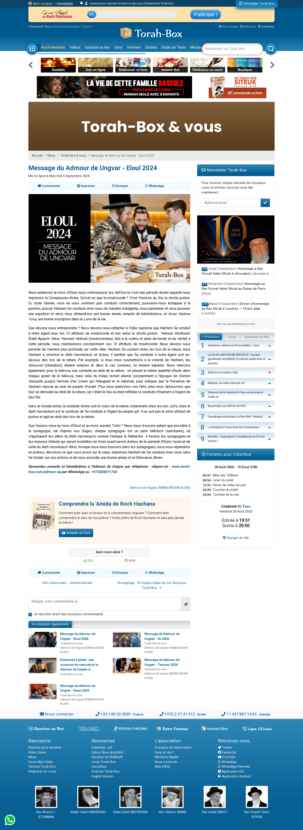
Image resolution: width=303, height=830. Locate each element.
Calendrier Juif (102, 747)
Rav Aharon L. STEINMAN (46, 814)
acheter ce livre (78, 533)
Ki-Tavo (244, 506)
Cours (232, 337)
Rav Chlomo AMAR (172, 812)
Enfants (151, 47)
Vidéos (75, 47)
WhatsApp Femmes (235, 767)
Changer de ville (237, 538)
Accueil (37, 156)
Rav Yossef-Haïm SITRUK (257, 814)
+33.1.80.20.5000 (115, 714)
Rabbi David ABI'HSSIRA (130, 812)
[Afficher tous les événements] (81, 3)
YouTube (228, 757)
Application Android (235, 776)
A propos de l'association (173, 747)
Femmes (134, 47)
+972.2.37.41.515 (180, 714)
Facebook (228, 752)
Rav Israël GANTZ (215, 812)
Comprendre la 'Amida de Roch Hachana (107, 504)
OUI (90, 561)
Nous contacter (59, 714)
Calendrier (249, 26)
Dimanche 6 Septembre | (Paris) (234, 288)
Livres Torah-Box (104, 762)
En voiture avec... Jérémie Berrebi (67, 583)
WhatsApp (229, 762)
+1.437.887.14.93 (241, 714)
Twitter (226, 747)
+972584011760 (104, 472)
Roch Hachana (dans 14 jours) (72, 26)
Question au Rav (97, 47)
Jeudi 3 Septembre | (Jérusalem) (235, 271)
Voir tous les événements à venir (236, 323)
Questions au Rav (257, 337)
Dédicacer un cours (42, 771)
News (51, 156)
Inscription (65, 4)
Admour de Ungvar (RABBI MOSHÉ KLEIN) (160, 488)
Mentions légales (167, 757)
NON (132, 561)
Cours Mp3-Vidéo (40, 762)
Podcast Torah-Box (106, 771)
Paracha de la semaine (44, 747)
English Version (102, 776)
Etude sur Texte (173, 47)
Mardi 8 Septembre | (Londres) (235, 308)
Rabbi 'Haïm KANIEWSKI (88, 812)
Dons (118, 47)
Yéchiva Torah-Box (42, 767)
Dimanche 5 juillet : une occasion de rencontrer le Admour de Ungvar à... (79, 664)
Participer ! (205, 14)
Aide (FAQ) (162, 767)
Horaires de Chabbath (107, 757)
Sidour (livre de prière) (107, 752)
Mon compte (42, 4)
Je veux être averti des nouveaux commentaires (68, 614)
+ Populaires (211, 337)
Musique (197, 47)
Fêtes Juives (37, 752)
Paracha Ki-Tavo (40, 26)
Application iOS (232, 771)
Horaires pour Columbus (228, 454)
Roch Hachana (53, 47)
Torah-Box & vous (73, 156)
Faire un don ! (164, 752)
